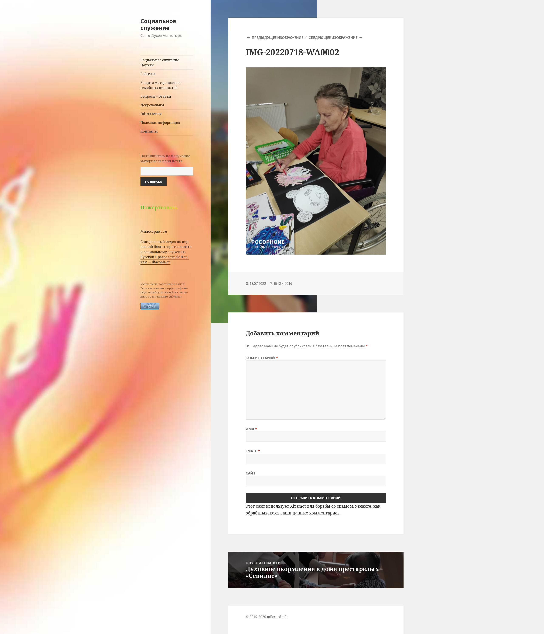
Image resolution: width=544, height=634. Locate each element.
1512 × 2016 (282, 283)
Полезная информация (160, 122)
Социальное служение (158, 24)
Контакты (149, 131)
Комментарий (262, 358)
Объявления (151, 113)
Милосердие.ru (153, 231)
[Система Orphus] (149, 305)
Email (253, 451)
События (147, 73)
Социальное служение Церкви (159, 62)
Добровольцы (152, 105)
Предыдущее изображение (277, 37)
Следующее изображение (333, 37)
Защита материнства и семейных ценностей (160, 85)
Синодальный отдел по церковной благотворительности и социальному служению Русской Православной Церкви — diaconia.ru (166, 251)
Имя (251, 429)
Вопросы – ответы (155, 96)
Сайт (251, 473)
